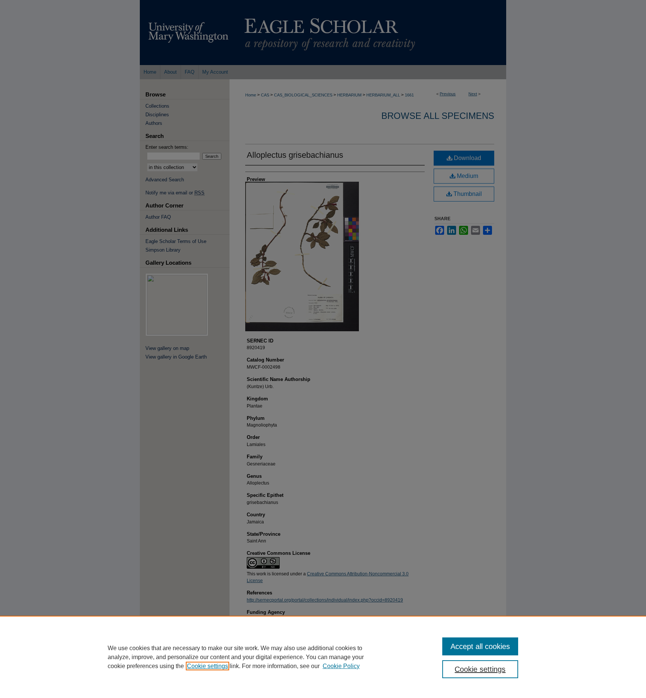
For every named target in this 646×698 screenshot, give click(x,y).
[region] (323, 657)
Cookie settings (207, 666)
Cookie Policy (341, 666)
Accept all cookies (480, 646)
